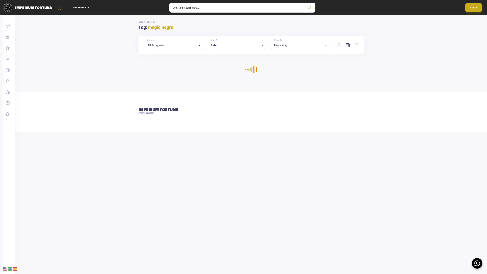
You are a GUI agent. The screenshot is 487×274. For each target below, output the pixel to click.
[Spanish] (15, 269)
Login (473, 7)
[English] (5, 269)
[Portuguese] (10, 269)
